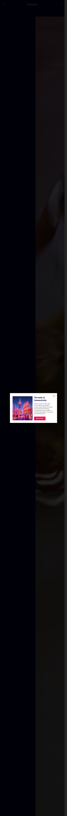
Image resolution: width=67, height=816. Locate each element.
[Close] (54, 396)
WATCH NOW (39, 418)
